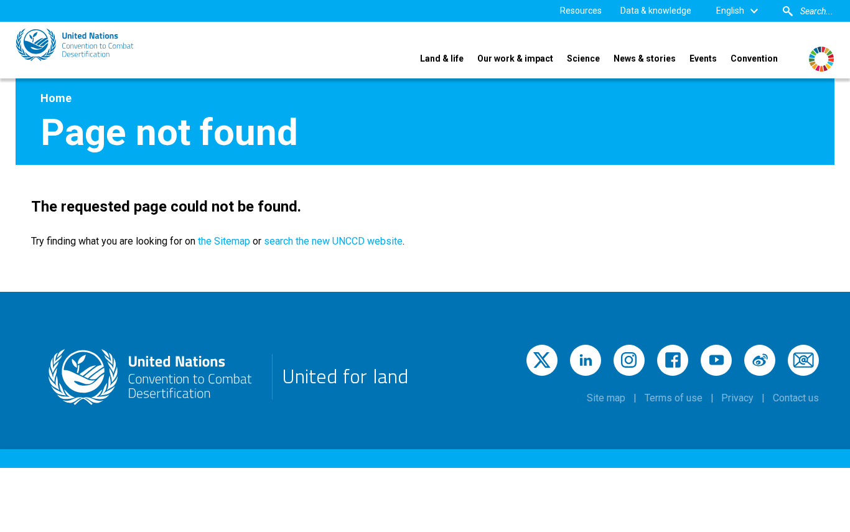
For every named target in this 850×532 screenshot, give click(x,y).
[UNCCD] (75, 45)
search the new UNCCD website (333, 241)
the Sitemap (222, 241)
